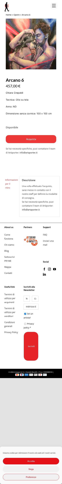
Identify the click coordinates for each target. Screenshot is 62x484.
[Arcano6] (31, 44)
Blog (6, 250)
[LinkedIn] (44, 274)
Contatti (8, 273)
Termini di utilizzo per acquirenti (9, 298)
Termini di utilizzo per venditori (9, 312)
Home (8, 14)
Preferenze (31, 477)
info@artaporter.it (28, 152)
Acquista (31, 139)
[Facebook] (44, 269)
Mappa (7, 266)
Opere (17, 14)
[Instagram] (49, 269)
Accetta (31, 461)
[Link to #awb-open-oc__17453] (54, 6)
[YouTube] (54, 269)
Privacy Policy (11, 332)
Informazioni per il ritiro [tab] (11, 183)
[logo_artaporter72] (7, 2)
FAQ (45, 234)
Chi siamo (9, 244)
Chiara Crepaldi (14, 92)
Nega (31, 469)
